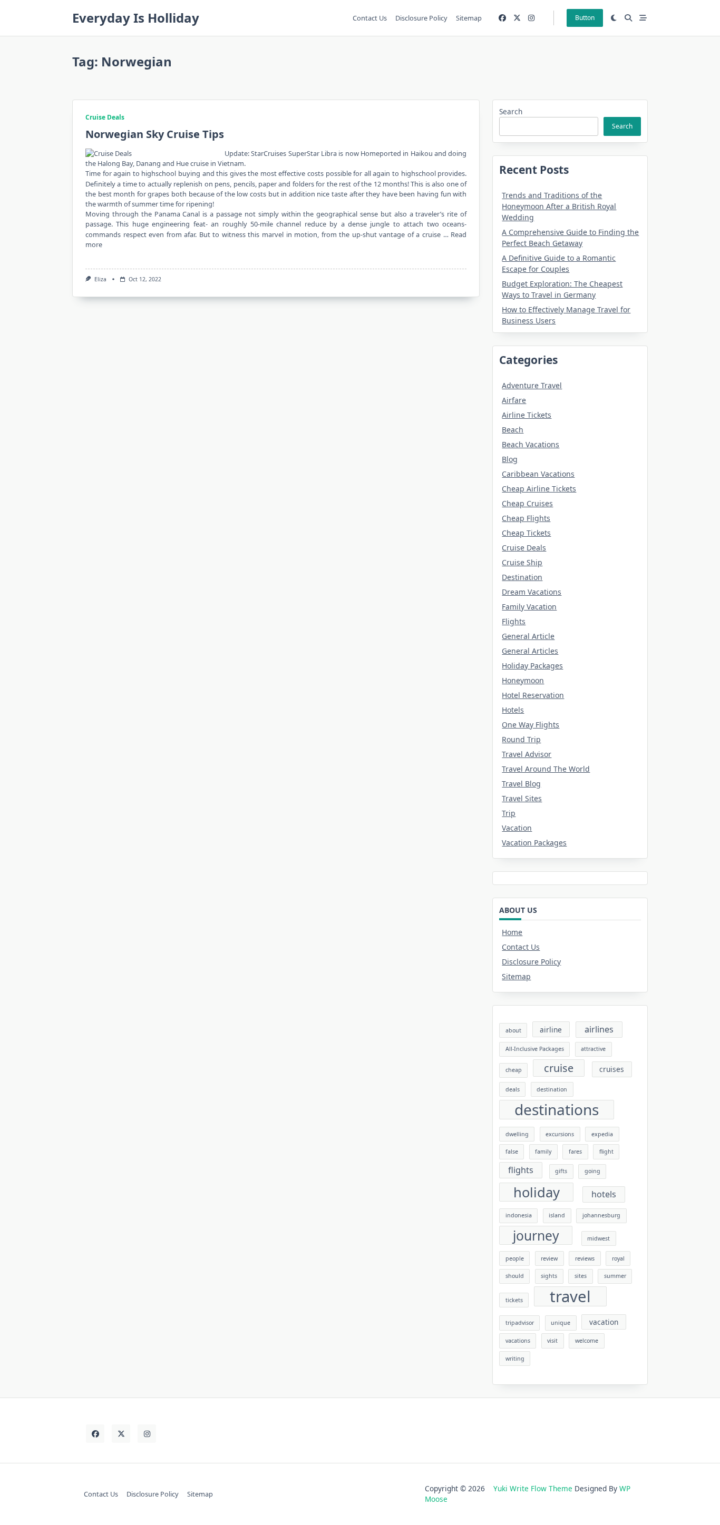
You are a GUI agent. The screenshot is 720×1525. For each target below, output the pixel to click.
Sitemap (469, 18)
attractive (593, 1048)
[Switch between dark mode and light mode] (614, 18)
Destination (522, 577)
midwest (598, 1238)
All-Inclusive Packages (534, 1048)
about (513, 1030)
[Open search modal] (628, 18)
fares (575, 1151)
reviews (585, 1258)
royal (618, 1258)
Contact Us (370, 18)
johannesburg (601, 1215)
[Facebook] (502, 18)
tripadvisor (519, 1322)
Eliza (100, 279)
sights (549, 1276)
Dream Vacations (531, 592)
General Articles (530, 651)
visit (552, 1340)
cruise (558, 1068)
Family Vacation (529, 607)
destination (552, 1089)
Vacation (517, 828)
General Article (528, 636)
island (557, 1215)
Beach (512, 430)
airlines (599, 1029)
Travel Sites (522, 798)
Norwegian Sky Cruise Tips (154, 134)
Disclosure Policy (421, 18)
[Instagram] (531, 18)
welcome (586, 1340)
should (514, 1276)
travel (570, 1296)
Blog (510, 459)
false (511, 1151)
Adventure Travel (532, 385)
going (592, 1171)
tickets (514, 1300)
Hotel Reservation (533, 695)
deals (512, 1089)
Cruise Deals (104, 117)
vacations (517, 1340)
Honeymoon (523, 680)
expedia (602, 1134)
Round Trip (521, 739)
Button (585, 17)
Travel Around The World (546, 769)
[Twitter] (517, 18)
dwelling (517, 1134)
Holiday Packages (532, 666)
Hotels (513, 710)
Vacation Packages (534, 843)
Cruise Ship (522, 562)
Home (512, 932)
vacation (603, 1322)
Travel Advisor (526, 754)
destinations (556, 1109)
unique (560, 1322)
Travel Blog (521, 784)
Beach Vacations (530, 444)
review (549, 1258)
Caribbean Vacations (538, 474)
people (514, 1258)
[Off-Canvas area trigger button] (643, 18)
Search (510, 111)
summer (615, 1276)
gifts (561, 1171)
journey (536, 1235)
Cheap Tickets (526, 533)
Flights (514, 621)
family (543, 1151)
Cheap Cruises (527, 503)
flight (606, 1151)
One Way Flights (530, 725)
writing (514, 1358)
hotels (603, 1194)
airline (551, 1030)
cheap (513, 1070)
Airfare (514, 400)
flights (520, 1170)
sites (581, 1276)
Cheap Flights (526, 518)
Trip (508, 813)
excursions (560, 1134)
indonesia (518, 1215)
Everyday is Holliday (135, 17)
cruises (611, 1069)
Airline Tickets (526, 415)
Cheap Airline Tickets (539, 489)
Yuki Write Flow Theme (532, 1488)
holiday (536, 1192)
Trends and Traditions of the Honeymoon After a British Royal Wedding (559, 206)
